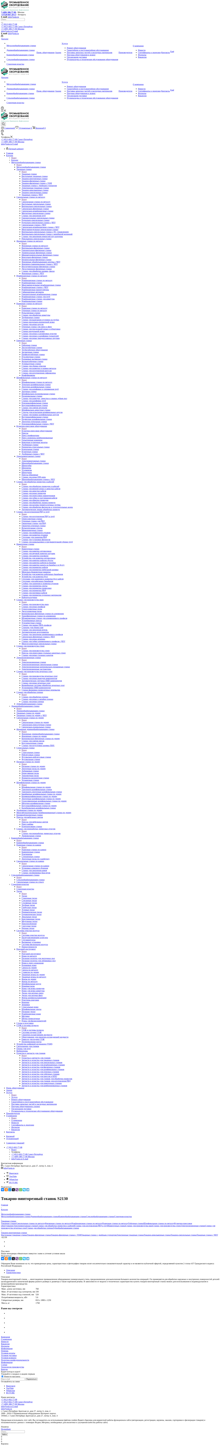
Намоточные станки (30, 549)
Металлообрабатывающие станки (31, 167)
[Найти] (2, 22)
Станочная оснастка (25, 889)
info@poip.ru (13, 17)
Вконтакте (13, 1173)
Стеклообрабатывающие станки (30, 880)
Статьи (4, 1365)
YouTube (13, 1176)
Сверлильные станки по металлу (36, 202)
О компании (16, 1120)
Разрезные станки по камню (34, 850)
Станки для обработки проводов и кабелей (40, 486)
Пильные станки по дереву (33, 766)
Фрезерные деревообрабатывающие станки (41, 734)
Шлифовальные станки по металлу (37, 382)
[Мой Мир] (9, 1189)
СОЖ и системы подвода (33, 1030)
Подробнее (6, 1429)
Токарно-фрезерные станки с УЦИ (66, 1235)
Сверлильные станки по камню (35, 866)
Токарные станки (29, 174)
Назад (13, 158)
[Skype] (24, 1189)
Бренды (4, 1369)
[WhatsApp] (20, 1189)
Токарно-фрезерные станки (39, 1235)
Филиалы (5, 1346)
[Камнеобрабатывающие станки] (21, 52)
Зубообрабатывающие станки (66, 1228)
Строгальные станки (31, 752)
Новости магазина (12, 1376)
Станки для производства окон (35, 604)
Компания (5, 1337)
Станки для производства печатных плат (40, 676)
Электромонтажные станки (34, 461)
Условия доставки (9, 1355)
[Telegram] (27, 1189)
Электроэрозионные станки (34, 662)
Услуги (14, 1097)
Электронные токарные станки (130, 1235)
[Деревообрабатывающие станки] (21, 48)
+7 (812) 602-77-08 (9, 24)
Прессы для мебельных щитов (35, 822)
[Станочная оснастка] (21, 62)
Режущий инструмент (31, 954)
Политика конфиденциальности (15, 1360)
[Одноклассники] (6, 1189)
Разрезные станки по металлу (34, 308)
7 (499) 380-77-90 (8, 12)
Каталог (14, 160)
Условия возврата (8, 1358)
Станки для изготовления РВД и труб (38, 516)
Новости (5, 1341)
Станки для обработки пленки (35, 697)
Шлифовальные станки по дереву (36, 787)
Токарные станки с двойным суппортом (99, 1235)
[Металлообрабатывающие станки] (21, 43)
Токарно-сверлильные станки (184, 1235)
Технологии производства (12, 1367)
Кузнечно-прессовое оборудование (37, 431)
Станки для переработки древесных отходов (41, 833)
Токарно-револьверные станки (157, 1235)
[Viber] (16, 1189)
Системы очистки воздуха (33, 935)
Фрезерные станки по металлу (35, 246)
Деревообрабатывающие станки (30, 711)
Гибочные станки (29, 345)
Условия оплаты (8, 1353)
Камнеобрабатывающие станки (30, 843)
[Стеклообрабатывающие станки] (21, 57)
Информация (6, 1348)
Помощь (4, 1351)
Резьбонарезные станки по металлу (37, 280)
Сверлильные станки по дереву (35, 722)
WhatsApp (13, 1179)
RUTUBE (13, 1182)
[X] (13, 1189)
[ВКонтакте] (2, 1189)
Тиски (24, 896)
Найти (4, 1434)
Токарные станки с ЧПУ (207, 1235)
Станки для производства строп (36, 651)
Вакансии (5, 1344)
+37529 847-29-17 (8, 14)
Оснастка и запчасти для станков (36, 1058)
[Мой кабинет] (2, 36)
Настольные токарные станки (14, 1235)
